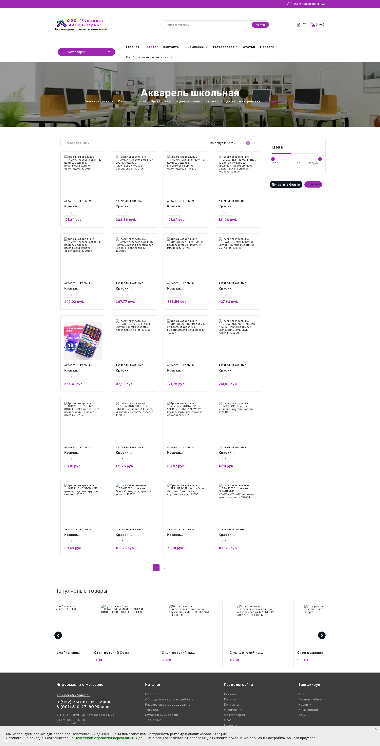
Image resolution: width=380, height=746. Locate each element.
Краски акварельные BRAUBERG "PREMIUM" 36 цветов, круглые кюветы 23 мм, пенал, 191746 (234, 288)
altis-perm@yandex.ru (73, 695)
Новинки (304, 704)
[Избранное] (306, 24)
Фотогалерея (223, 47)
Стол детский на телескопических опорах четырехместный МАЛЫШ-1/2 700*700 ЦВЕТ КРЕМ (188, 653)
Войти (303, 694)
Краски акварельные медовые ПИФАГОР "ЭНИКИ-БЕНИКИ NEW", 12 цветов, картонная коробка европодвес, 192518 (185, 453)
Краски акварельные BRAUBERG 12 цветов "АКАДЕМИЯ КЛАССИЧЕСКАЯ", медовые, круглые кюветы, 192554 (237, 535)
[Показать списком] (253, 143)
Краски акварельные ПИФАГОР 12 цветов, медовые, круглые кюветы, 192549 (237, 453)
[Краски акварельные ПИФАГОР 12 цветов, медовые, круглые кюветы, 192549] (237, 423)
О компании (194, 47)
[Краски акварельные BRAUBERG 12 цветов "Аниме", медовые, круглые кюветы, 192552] (134, 505)
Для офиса (153, 720)
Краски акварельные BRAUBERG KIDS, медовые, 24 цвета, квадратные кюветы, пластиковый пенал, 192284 (185, 370)
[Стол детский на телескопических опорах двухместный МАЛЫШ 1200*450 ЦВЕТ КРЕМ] (122, 626)
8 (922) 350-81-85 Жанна (309, 4)
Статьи (249, 47)
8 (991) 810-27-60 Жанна (83, 706)
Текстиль (152, 709)
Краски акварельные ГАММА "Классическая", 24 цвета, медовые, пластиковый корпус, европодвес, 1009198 (133, 206)
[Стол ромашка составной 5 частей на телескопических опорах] (258, 626)
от (274, 163)
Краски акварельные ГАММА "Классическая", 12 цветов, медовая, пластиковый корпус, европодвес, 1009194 (81, 206)
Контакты (171, 47)
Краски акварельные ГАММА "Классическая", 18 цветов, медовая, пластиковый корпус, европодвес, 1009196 (81, 288)
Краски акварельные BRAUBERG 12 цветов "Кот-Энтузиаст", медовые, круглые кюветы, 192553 (185, 535)
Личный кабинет (311, 699)
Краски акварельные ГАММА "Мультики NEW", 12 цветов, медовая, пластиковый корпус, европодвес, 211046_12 (184, 206)
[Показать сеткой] (248, 143)
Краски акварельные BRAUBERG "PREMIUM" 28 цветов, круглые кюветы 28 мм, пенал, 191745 (182, 288)
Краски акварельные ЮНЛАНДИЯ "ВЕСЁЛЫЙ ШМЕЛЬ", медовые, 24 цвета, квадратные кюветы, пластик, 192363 (134, 453)
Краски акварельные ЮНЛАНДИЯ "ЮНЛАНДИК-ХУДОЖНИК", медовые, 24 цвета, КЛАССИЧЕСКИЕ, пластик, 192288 (237, 370)
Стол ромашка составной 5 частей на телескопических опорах (254, 653)
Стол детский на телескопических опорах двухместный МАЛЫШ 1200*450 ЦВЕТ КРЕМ (116, 653)
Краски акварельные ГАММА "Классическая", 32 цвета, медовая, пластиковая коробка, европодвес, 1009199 (133, 288)
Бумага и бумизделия (162, 714)
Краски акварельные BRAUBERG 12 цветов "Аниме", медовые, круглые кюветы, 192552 (134, 535)
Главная (133, 47)
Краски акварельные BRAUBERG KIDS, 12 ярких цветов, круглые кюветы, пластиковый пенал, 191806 (134, 370)
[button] (325, 741)
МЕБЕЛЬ (151, 694)
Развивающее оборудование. (168, 704)
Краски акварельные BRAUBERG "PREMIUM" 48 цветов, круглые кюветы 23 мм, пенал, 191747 (79, 370)
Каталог (151, 47)
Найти (260, 24)
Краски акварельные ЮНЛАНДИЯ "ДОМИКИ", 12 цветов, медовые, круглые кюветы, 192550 (80, 535)
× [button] (376, 729)
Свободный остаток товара (149, 57)
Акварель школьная (78, 201)
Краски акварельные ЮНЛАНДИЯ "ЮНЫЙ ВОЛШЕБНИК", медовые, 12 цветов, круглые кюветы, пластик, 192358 (83, 453)
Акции (303, 714)
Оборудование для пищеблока (169, 699)
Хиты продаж (308, 709)
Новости (267, 47)
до (298, 163)
